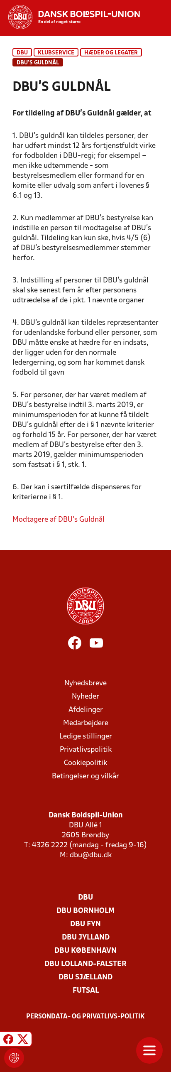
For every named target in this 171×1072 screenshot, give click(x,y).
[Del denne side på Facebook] (8, 1040)
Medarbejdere (85, 723)
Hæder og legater (111, 53)
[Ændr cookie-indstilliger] (14, 1058)
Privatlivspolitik (86, 749)
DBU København (85, 950)
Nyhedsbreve (85, 683)
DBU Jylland (86, 937)
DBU (22, 53)
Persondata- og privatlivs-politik (85, 1017)
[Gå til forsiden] (70, 17)
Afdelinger (85, 710)
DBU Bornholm (85, 911)
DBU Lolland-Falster (85, 964)
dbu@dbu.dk (91, 855)
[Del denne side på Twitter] (22, 1040)
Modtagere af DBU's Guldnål (58, 519)
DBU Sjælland (85, 977)
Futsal (86, 990)
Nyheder (85, 696)
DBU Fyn (85, 924)
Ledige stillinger (85, 736)
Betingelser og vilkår (85, 776)
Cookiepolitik (85, 763)
